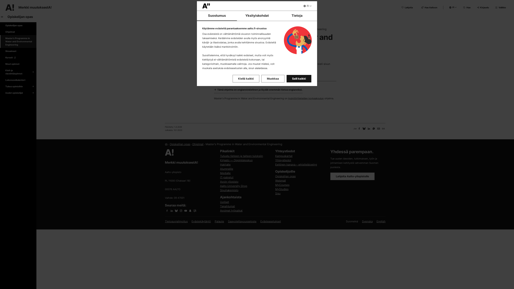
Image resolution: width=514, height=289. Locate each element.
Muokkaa (273, 78)
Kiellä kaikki (246, 78)
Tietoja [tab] (297, 16)
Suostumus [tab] (217, 16)
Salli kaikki (299, 78)
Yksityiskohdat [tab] (257, 16)
